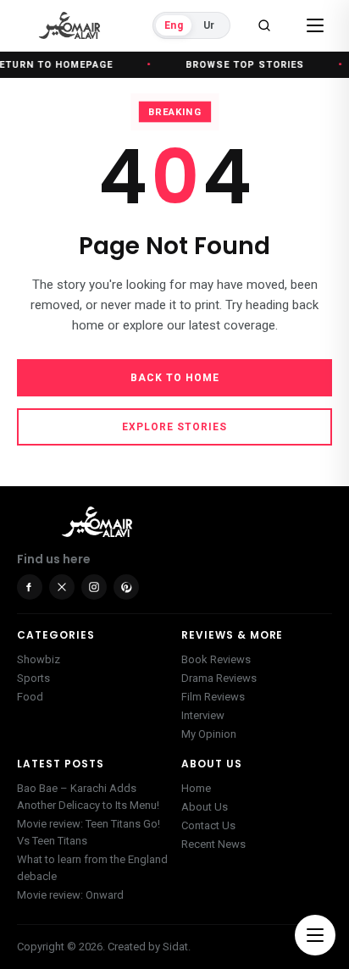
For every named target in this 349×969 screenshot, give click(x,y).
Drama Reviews (219, 678)
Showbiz (38, 659)
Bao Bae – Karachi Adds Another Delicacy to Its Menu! (88, 796)
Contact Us (208, 825)
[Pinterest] (126, 587)
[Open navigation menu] (315, 935)
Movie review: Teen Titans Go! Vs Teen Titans (88, 832)
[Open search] (264, 25)
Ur (208, 25)
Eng (173, 25)
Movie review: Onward (70, 895)
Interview (202, 715)
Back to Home (174, 378)
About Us (204, 806)
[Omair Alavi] (69, 25)
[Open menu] (315, 25)
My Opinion (208, 734)
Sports (33, 678)
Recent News (213, 844)
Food (30, 696)
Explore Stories (174, 427)
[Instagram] (94, 587)
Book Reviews (216, 659)
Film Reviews (213, 696)
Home (196, 788)
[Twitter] (62, 587)
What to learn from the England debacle (92, 868)
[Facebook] (29, 587)
